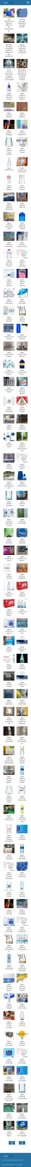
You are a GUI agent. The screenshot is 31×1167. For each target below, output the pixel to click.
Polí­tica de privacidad (8, 1165)
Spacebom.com (18, 1160)
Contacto (20, 1165)
